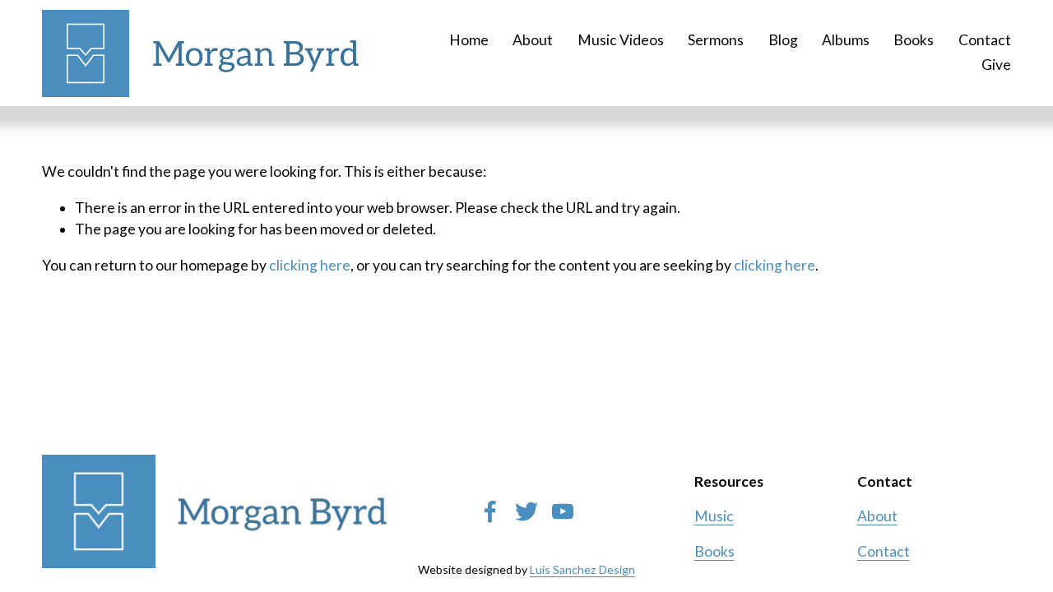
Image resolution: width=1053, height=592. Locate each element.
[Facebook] (490, 511)
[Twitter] (526, 511)
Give (996, 64)
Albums (846, 40)
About (533, 40)
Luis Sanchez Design (582, 569)
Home (469, 40)
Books (913, 40)
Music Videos (621, 40)
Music (714, 516)
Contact (984, 40)
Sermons (716, 40)
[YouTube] (562, 511)
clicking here (309, 265)
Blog (783, 40)
